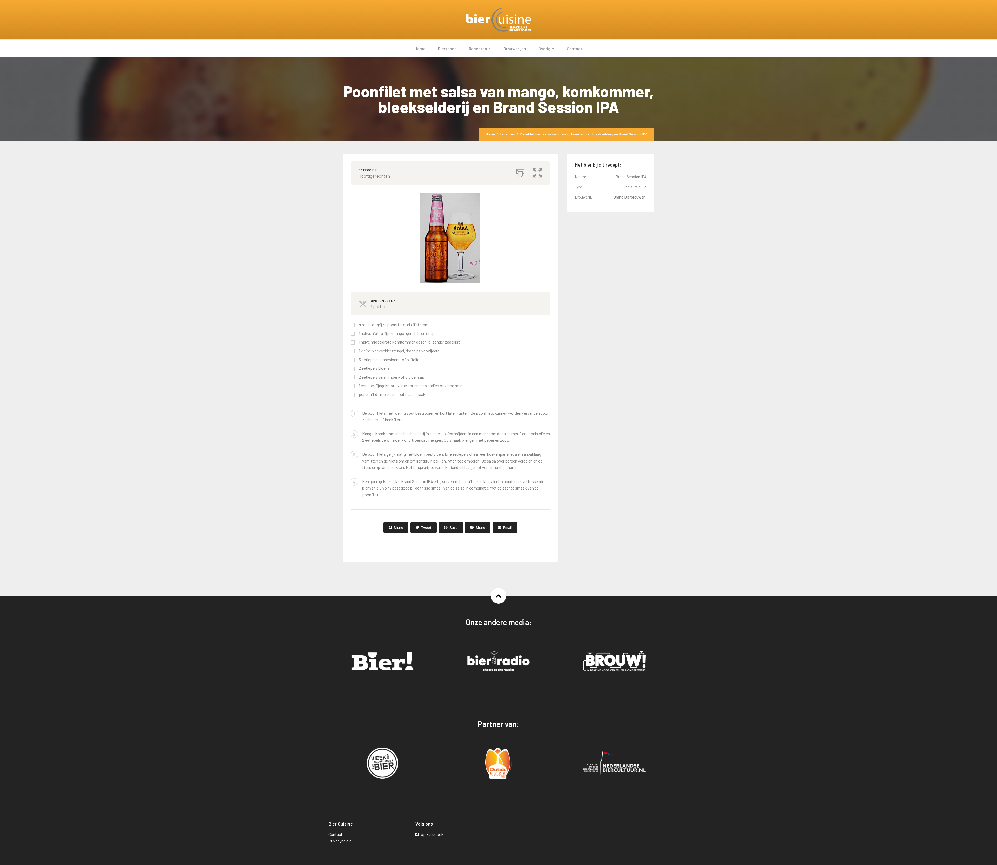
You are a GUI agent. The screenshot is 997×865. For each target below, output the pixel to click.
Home (490, 134)
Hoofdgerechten (374, 176)
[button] (537, 172)
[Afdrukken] (520, 172)
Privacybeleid (340, 840)
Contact (335, 834)
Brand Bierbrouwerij (629, 197)
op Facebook (432, 834)
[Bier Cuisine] (498, 19)
